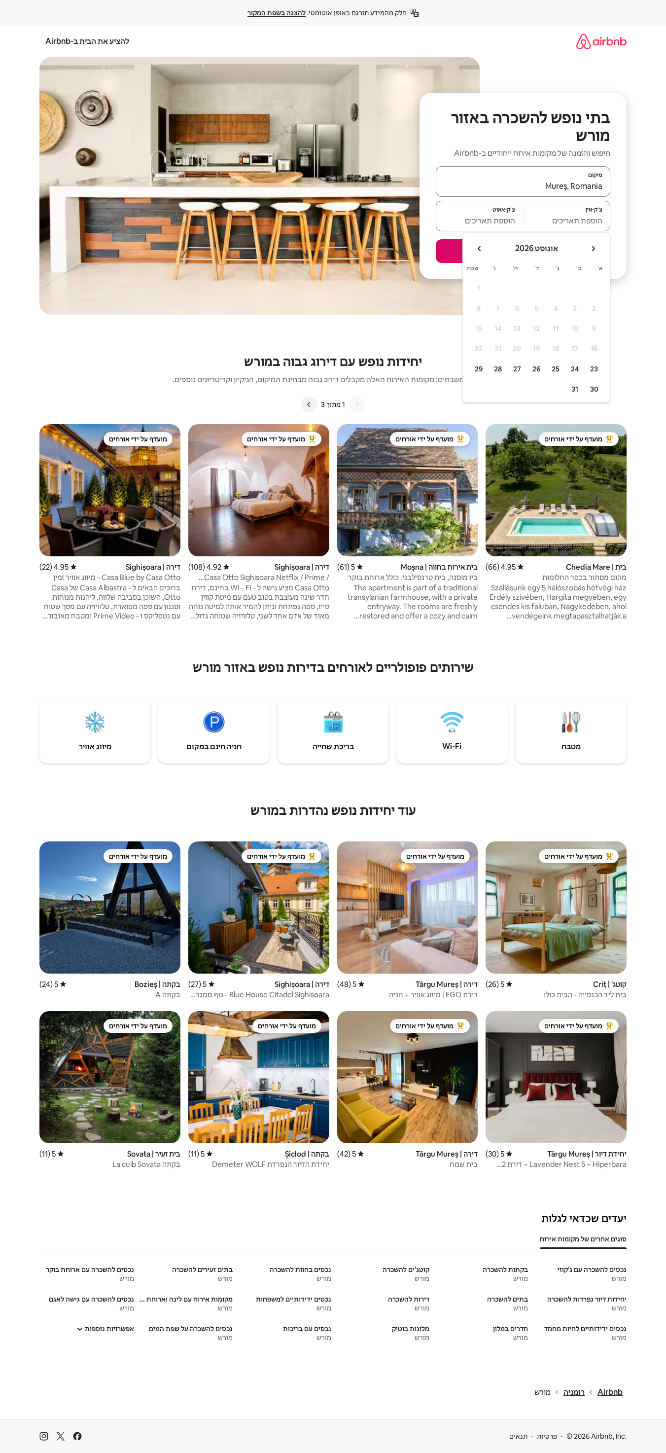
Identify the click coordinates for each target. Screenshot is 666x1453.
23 (594, 368)
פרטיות (547, 1436)
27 (517, 368)
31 (574, 389)
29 (479, 368)
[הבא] (309, 404)
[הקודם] (357, 404)
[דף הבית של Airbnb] (601, 41)
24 (575, 368)
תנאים (518, 1436)
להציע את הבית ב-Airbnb (87, 41)
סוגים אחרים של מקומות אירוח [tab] (583, 1239)
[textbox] (567, 220)
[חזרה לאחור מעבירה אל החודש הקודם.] (593, 249)
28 (498, 368)
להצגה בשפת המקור (276, 12)
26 (536, 368)
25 (556, 368)
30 (594, 389)
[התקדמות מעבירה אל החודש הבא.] (480, 249)
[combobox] (523, 186)
